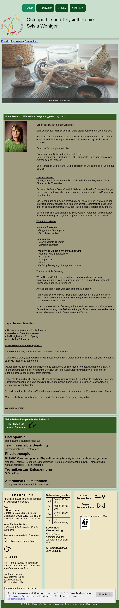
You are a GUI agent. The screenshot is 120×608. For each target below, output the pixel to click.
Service (77, 8)
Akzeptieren (104, 594)
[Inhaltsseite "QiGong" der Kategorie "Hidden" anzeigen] (7, 551)
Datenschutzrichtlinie (16, 599)
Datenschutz (31, 41)
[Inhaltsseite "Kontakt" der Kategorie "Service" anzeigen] (101, 507)
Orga (62, 8)
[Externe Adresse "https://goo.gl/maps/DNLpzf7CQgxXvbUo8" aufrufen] (100, 499)
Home (29, 8)
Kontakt (5, 41)
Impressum (17, 41)
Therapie (45, 8)
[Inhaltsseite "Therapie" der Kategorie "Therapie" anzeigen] (32, 428)
